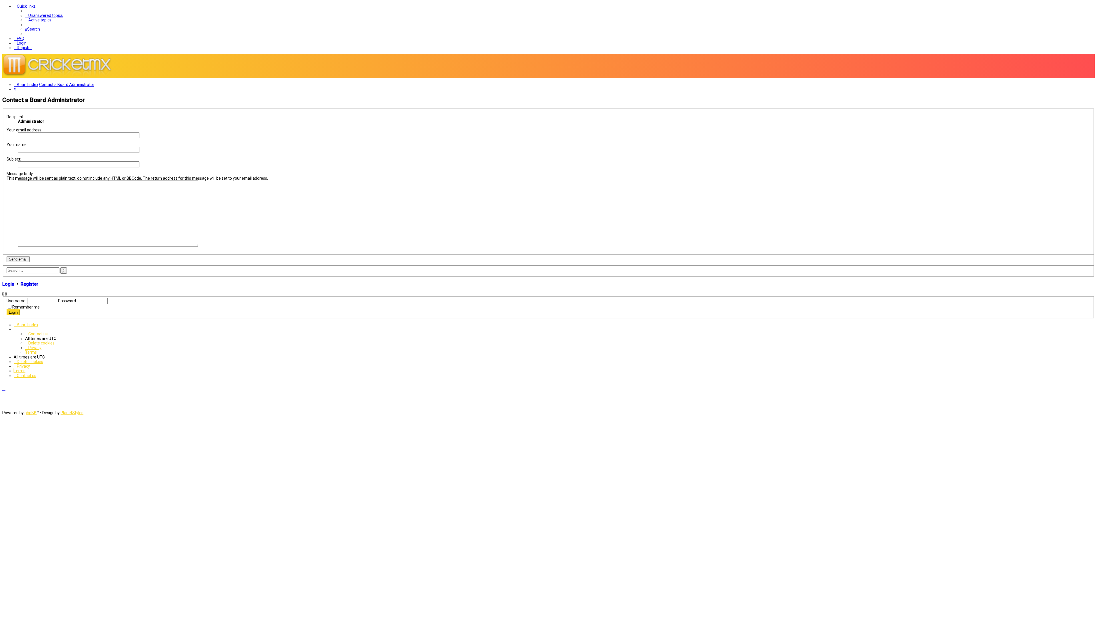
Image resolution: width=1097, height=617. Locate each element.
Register (29, 284)
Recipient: (15, 117)
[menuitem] (44, 15)
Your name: (17, 144)
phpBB (31, 412)
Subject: (14, 159)
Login (8, 284)
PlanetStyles (72, 412)
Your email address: (24, 130)
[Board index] (59, 76)
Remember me (26, 307)
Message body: (20, 173)
